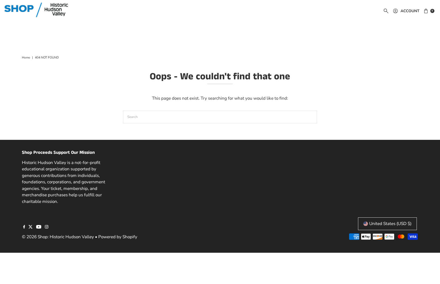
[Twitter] (31, 227)
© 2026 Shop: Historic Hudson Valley (58, 237)
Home (26, 57)
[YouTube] (38, 227)
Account (410, 10)
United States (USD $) (390, 224)
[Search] (386, 11)
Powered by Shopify (117, 237)
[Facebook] (24, 227)
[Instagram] (46, 227)
